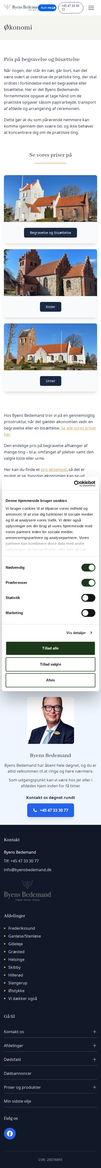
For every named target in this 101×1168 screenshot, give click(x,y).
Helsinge (16, 959)
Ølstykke (16, 990)
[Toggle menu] (91, 8)
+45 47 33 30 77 (70, 8)
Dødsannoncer (18, 1073)
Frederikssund (21, 928)
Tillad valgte (50, 664)
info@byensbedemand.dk (27, 869)
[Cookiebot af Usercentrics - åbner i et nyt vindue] (73, 483)
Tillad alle (50, 648)
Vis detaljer (76, 633)
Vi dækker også (22, 998)
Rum (44, 8)
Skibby (14, 967)
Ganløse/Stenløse (24, 936)
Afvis (50, 680)
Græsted (16, 951)
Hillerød (15, 975)
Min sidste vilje (17, 1101)
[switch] (88, 583)
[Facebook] (10, 1133)
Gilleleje (15, 944)
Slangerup (17, 983)
